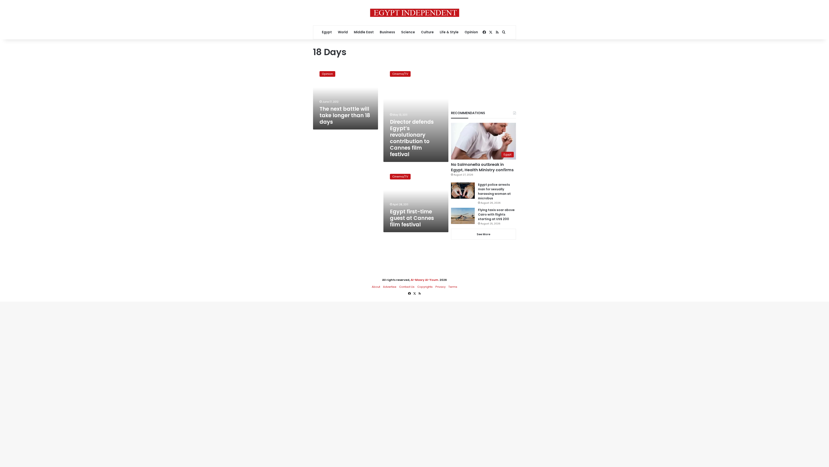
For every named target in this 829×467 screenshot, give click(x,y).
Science (408, 32)
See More (483, 234)
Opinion (471, 32)
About (376, 287)
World (343, 32)
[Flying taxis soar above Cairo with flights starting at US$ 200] (463, 216)
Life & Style (449, 32)
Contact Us (406, 287)
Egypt (327, 32)
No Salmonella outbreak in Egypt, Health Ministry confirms (482, 167)
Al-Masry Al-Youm (424, 280)
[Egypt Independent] (414, 13)
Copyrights (425, 287)
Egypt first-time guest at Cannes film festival (412, 218)
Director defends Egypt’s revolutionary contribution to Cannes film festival (412, 138)
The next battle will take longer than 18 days (345, 115)
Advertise (389, 287)
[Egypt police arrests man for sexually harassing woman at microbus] (463, 190)
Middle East (364, 32)
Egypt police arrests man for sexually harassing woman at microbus (494, 191)
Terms (452, 287)
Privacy (440, 287)
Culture (427, 32)
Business (387, 32)
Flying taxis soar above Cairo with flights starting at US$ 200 (496, 214)
